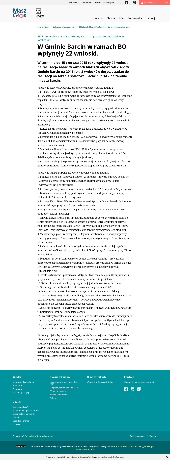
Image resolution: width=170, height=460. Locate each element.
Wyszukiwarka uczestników (100, 382)
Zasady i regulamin (59, 394)
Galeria (53, 398)
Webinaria (17, 389)
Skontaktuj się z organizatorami (139, 382)
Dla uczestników (60, 377)
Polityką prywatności (95, 457)
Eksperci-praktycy (21, 392)
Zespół (16, 417)
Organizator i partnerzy (24, 414)
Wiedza (17, 377)
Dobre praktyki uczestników (64, 27)
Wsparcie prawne (58, 391)
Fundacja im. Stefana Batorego (39, 436)
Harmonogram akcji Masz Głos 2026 (64, 383)
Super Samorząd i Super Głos (26, 410)
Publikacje (17, 385)
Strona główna (43, 27)
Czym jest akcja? (20, 407)
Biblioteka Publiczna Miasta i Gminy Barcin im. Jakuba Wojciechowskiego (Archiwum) (113, 27)
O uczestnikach (96, 377)
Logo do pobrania (21, 421)
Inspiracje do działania (23, 382)
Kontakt (16, 424)
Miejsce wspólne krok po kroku (64, 387)
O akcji (17, 401)
